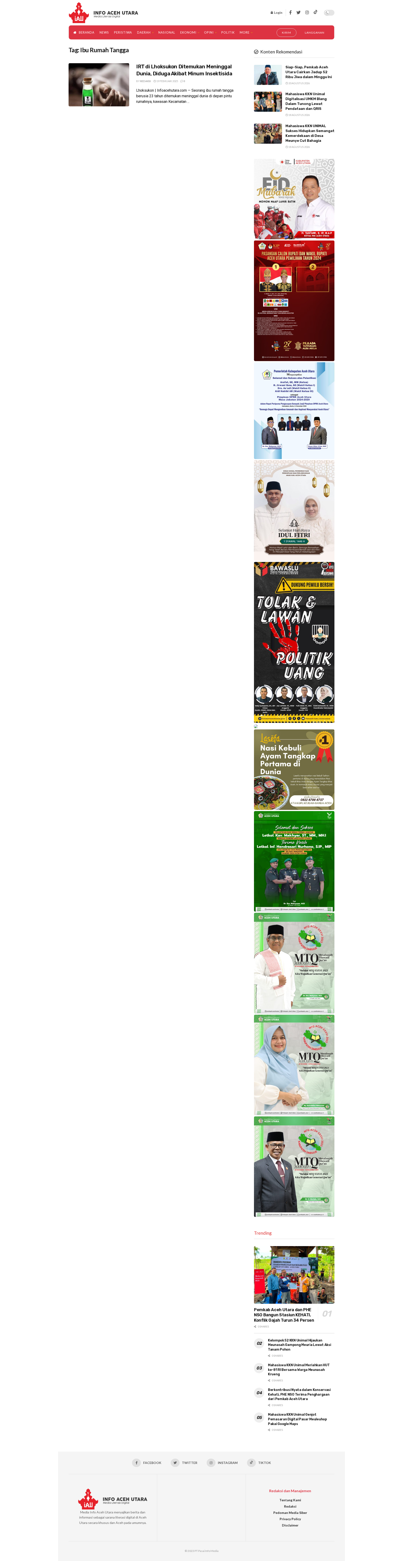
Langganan (314, 32)
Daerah (144, 32)
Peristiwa (123, 32)
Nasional (166, 32)
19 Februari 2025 (167, 81)
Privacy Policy (290, 1519)
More (245, 32)
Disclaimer (290, 1525)
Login (277, 12)
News (104, 32)
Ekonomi (188, 32)
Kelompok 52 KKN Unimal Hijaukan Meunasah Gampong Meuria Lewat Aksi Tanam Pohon (299, 1345)
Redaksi (145, 81)
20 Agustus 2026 (299, 83)
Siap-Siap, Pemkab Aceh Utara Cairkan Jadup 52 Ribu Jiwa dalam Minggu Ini (308, 72)
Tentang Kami (290, 1500)
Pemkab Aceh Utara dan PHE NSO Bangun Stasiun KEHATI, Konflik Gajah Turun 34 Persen (284, 1315)
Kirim (286, 32)
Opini (209, 32)
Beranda (86, 32)
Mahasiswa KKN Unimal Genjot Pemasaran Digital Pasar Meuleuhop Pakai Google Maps (297, 1419)
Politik (228, 32)
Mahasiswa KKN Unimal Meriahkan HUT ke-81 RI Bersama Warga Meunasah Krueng (299, 1369)
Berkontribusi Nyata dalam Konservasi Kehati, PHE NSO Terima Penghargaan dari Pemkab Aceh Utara (299, 1394)
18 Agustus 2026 (299, 114)
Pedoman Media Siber (290, 1513)
